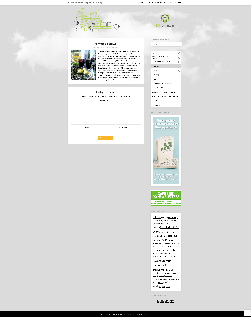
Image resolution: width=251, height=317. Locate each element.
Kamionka (176, 246)
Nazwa (88, 128)
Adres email (123, 128)
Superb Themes (145, 314)
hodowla (158, 246)
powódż (155, 261)
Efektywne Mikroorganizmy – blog (85, 2)
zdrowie (168, 287)
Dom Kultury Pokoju (161, 220)
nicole (172, 253)
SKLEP (169, 3)
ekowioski (156, 227)
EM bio (171, 232)
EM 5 (165, 232)
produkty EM (160, 269)
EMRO (164, 240)
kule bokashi (168, 250)
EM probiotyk (167, 235)
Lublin (160, 253)
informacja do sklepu (167, 246)
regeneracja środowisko (165, 276)
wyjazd (162, 286)
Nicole (116, 47)
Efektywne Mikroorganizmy (169, 224)
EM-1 (163, 227)
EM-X (161, 232)
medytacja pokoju (166, 253)
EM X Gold (170, 240)
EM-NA (170, 227)
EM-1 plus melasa (109, 61)
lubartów (155, 253)
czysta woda (164, 217)
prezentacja (171, 266)
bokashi (157, 217)
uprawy (165, 283)
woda (156, 286)
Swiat (160, 282)
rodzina (157, 279)
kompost (157, 250)
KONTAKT (178, 3)
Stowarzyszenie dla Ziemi (168, 279)
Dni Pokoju (173, 217)
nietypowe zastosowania (165, 256)
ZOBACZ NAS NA (157, 3)
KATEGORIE (144, 3)
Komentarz (105, 100)
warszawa (171, 283)
